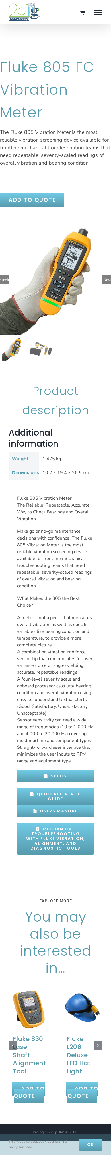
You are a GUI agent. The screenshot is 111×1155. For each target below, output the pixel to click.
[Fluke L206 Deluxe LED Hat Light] (82, 1009)
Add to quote (32, 200)
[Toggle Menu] (98, 12)
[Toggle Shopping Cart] (82, 12)
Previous (4, 279)
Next (107, 279)
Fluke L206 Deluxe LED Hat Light (79, 1055)
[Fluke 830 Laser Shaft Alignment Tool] (29, 1009)
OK (90, 1144)
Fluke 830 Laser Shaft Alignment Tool (29, 1055)
